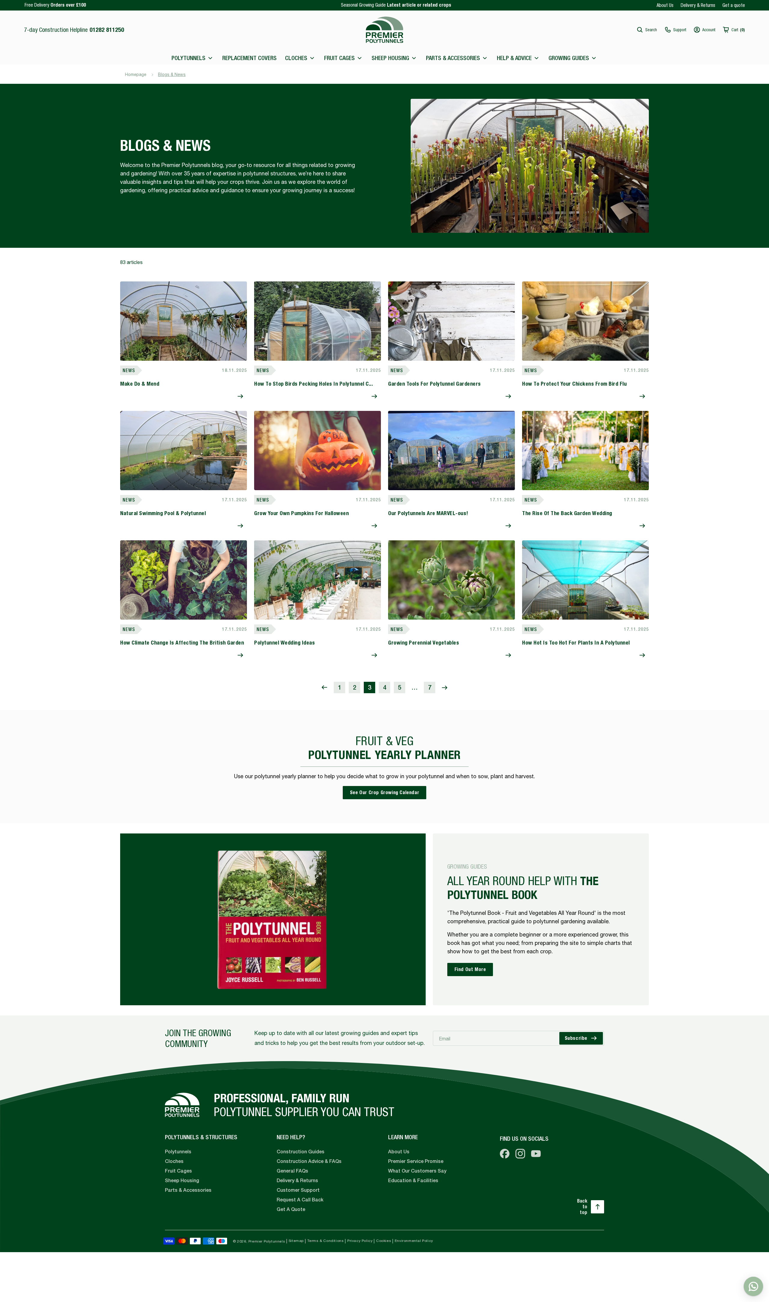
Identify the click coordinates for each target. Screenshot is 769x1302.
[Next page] (444, 687)
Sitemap (296, 1241)
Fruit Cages (178, 1171)
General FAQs (292, 1171)
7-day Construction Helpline (74, 29)
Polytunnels (178, 1152)
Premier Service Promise (415, 1161)
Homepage (135, 74)
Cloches (174, 1161)
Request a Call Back (300, 1200)
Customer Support (298, 1190)
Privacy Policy (359, 1241)
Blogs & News (172, 74)
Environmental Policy (414, 1241)
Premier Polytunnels (266, 1241)
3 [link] (369, 687)
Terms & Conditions (325, 1241)
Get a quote (733, 5)
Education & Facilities (413, 1180)
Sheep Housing (182, 1180)
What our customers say (417, 1171)
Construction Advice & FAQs (309, 1161)
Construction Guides (300, 1152)
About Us (665, 5)
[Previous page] (324, 687)
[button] (646, 29)
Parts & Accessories (188, 1190)
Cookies (383, 1241)
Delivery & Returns (698, 5)
